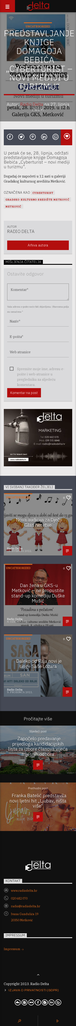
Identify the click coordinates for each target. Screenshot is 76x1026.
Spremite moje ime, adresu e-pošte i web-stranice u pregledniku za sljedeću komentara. (40, 369)
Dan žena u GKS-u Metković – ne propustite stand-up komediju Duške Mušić (38, 593)
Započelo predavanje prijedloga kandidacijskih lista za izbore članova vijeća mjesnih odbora (38, 746)
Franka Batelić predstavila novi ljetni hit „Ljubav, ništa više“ (38, 800)
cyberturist (43, 192)
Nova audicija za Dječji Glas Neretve (39, 522)
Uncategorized (38, 26)
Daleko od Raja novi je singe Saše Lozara (39, 663)
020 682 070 (19, 898)
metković (13, 206)
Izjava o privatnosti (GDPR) (34, 990)
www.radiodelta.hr (24, 891)
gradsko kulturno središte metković (37, 199)
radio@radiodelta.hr (25, 906)
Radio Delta (31, 104)
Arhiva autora (38, 245)
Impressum (12, 949)
